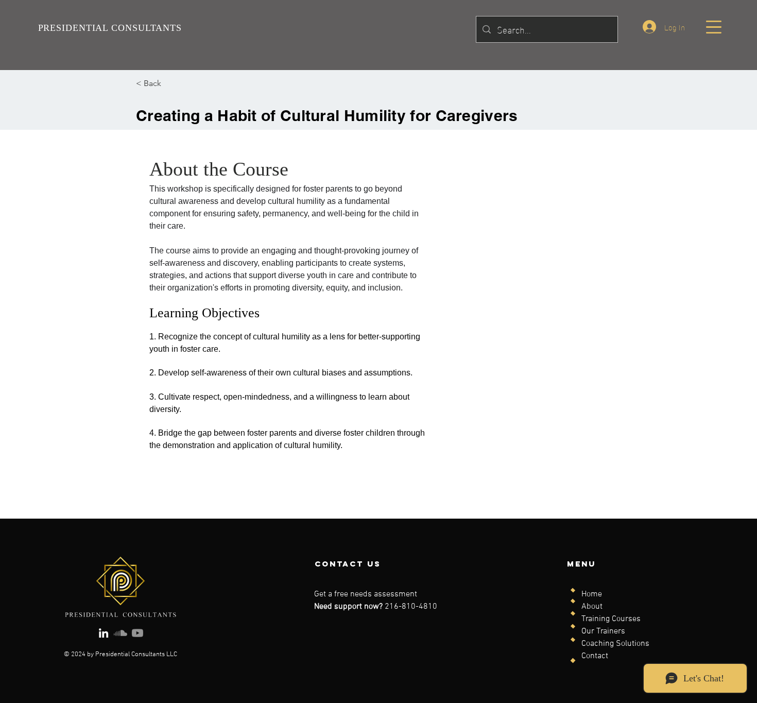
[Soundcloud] (120, 633)
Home (591, 594)
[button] (713, 27)
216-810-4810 (411, 607)
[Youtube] (137, 633)
